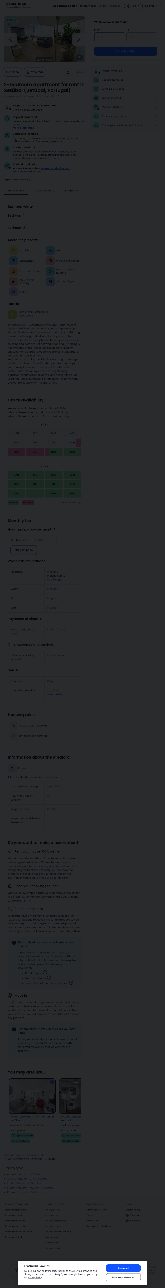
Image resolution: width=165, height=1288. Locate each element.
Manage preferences (123, 1277)
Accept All (123, 1268)
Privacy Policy (35, 1277)
